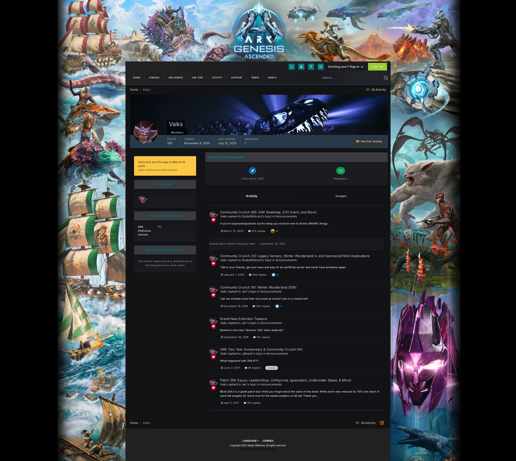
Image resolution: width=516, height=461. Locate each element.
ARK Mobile (175, 77)
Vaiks (223, 216)
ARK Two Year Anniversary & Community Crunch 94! (261, 349)
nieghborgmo (217, 243)
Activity (217, 77)
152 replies (263, 337)
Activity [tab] (251, 196)
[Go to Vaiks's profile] (213, 214)
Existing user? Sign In (344, 66)
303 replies (262, 306)
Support (236, 77)
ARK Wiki (197, 77)
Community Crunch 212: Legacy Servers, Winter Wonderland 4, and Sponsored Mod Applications (295, 256)
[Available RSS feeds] (382, 423)
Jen (244, 291)
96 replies (254, 367)
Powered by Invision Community (258, 449)
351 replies (253, 402)
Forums (154, 77)
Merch (272, 77)
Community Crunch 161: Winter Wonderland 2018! (258, 287)
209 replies (259, 274)
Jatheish (247, 353)
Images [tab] (341, 196)
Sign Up (377, 66)
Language (250, 440)
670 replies (258, 231)
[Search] (386, 77)
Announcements (286, 216)
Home (136, 77)
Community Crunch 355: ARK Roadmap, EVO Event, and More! (268, 212)
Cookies (268, 440)
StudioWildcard (252, 216)
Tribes (255, 77)
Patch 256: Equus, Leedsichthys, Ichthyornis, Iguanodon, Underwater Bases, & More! (285, 380)
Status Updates (367, 77)
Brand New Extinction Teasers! (243, 319)
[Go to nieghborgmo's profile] (142, 198)
